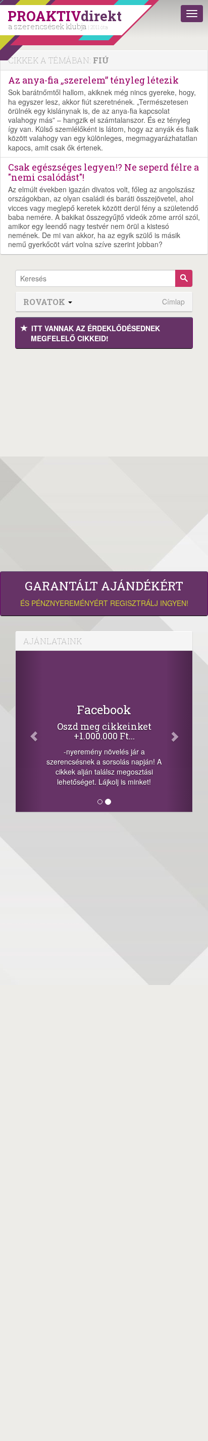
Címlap (173, 301)
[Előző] (29, 731)
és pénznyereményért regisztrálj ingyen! (104, 593)
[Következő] (179, 731)
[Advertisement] (104, 457)
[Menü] (192, 13)
